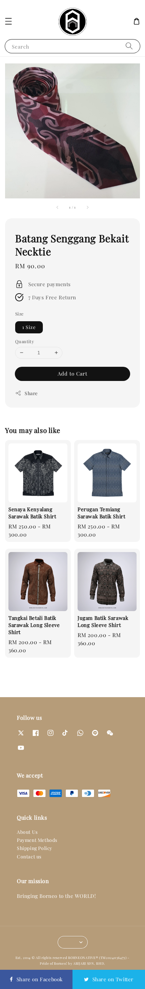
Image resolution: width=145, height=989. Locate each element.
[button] (8, 21)
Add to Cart (72, 373)
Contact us (29, 856)
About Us (27, 832)
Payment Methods (37, 840)
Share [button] (31, 393)
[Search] (129, 46)
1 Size (29, 327)
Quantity (24, 341)
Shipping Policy (34, 848)
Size (19, 314)
